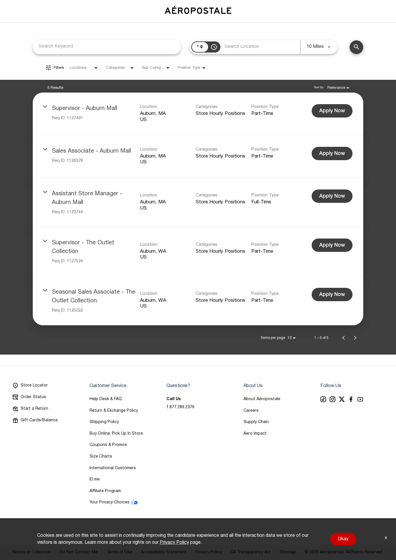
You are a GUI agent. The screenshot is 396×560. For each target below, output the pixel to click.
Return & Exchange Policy (114, 411)
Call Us (173, 399)
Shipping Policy (104, 422)
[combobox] (107, 46)
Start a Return (34, 409)
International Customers (113, 468)
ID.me (95, 479)
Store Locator (34, 385)
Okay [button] (343, 539)
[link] (198, 114)
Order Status (33, 397)
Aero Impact (255, 434)
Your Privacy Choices (110, 502)
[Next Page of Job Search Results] (355, 338)
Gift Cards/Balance (39, 420)
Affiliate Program (105, 491)
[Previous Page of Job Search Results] (343, 338)
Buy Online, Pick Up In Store (116, 434)
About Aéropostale (262, 399)
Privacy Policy (174, 543)
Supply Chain (256, 422)
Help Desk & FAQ (106, 399)
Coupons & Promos (108, 445)
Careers (251, 411)
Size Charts (101, 456)
